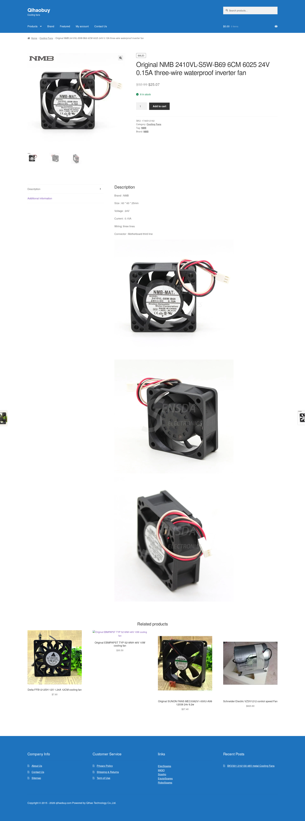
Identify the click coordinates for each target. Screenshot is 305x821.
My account (82, 26)
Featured (65, 26)
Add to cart (159, 106)
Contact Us (100, 26)
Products (32, 26)
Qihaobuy (38, 9)
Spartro (162, 774)
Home (34, 38)
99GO (161, 770)
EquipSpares (165, 778)
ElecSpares (164, 766)
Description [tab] (33, 189)
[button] (120, 57)
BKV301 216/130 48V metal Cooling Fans (250, 766)
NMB (143, 127)
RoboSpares (165, 782)
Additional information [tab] (39, 198)
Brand (50, 26)
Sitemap (36, 778)
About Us (37, 766)
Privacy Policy (105, 766)
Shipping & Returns (108, 772)
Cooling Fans (46, 38)
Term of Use (103, 778)
